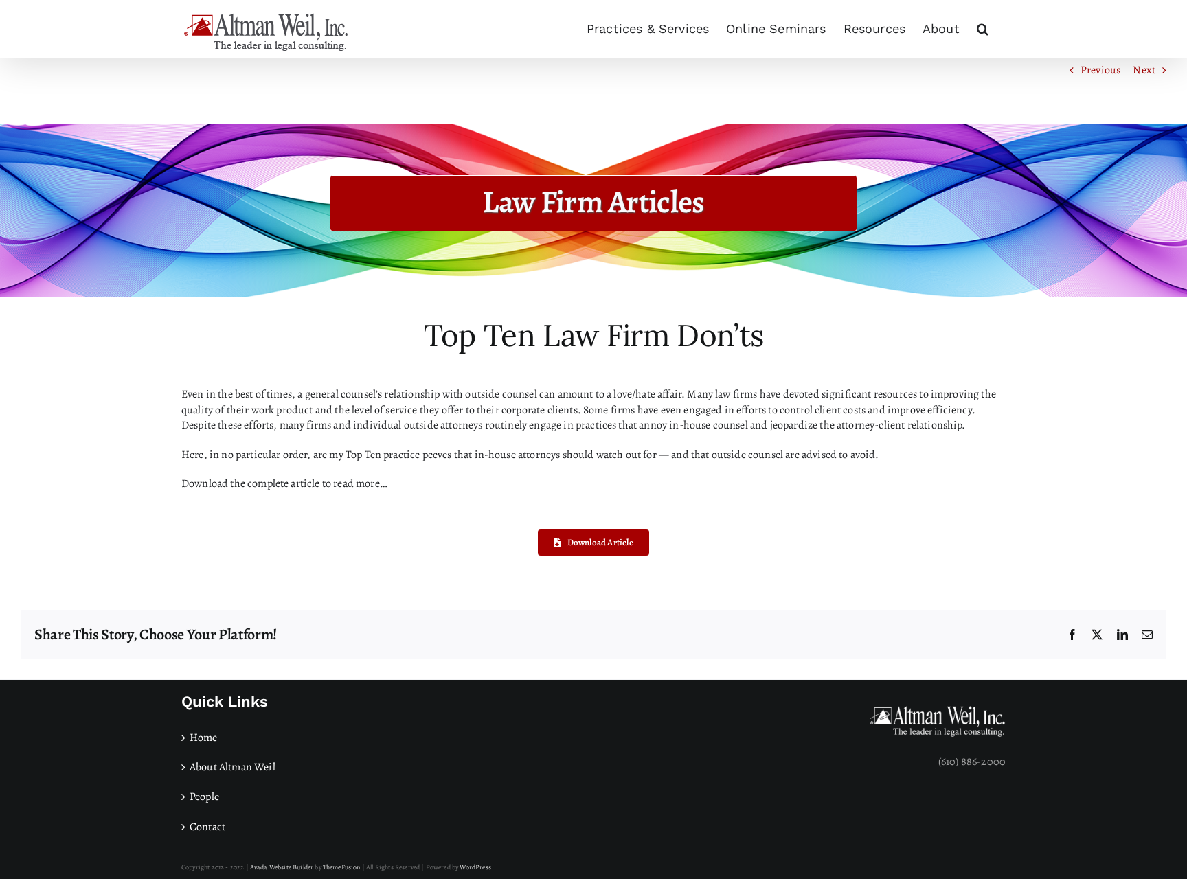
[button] (982, 29)
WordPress (475, 867)
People (204, 796)
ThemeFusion (342, 867)
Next (1144, 70)
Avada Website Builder (281, 867)
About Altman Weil (232, 767)
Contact (207, 826)
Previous (1100, 70)
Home (204, 737)
